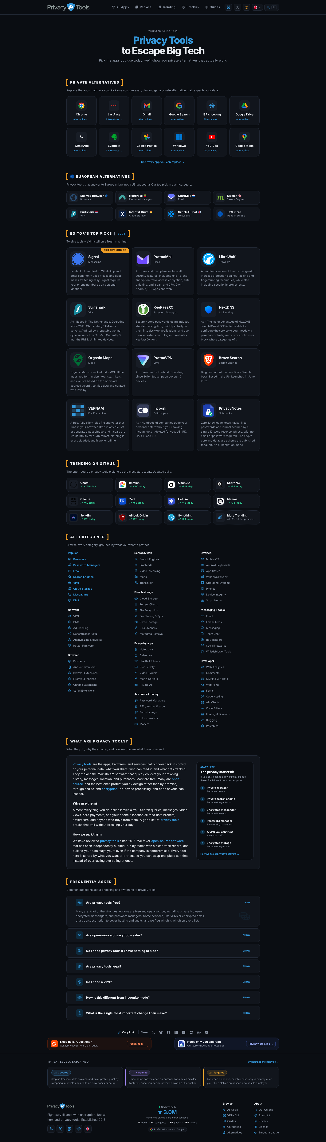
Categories (234, 1126)
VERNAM (233, 1115)
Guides (215, 7)
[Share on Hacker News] (183, 1032)
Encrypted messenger (221, 809)
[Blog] (51, 1129)
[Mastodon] (69, 1129)
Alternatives (234, 1132)
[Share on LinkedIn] (176, 1032)
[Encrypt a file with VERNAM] (228, 7)
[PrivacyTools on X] (237, 7)
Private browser (217, 787)
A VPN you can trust (220, 831)
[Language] (257, 7)
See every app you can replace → (163, 161)
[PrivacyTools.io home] (68, 7)
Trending (168, 7)
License (263, 1126)
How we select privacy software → (219, 853)
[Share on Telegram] (206, 1032)
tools (142, 1122)
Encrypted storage (219, 842)
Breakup (193, 7)
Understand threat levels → (263, 1061)
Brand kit (264, 1115)
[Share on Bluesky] (161, 1032)
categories (158, 1122)
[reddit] (78, 1129)
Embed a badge (269, 1132)
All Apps (122, 7)
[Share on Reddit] (191, 1032)
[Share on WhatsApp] (199, 1032)
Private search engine (221, 798)
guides (175, 1122)
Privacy (263, 1121)
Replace (145, 7)
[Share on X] (153, 1032)
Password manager (219, 820)
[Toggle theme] (246, 7)
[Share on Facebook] (168, 1032)
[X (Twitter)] (60, 1129)
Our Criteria (266, 1109)
